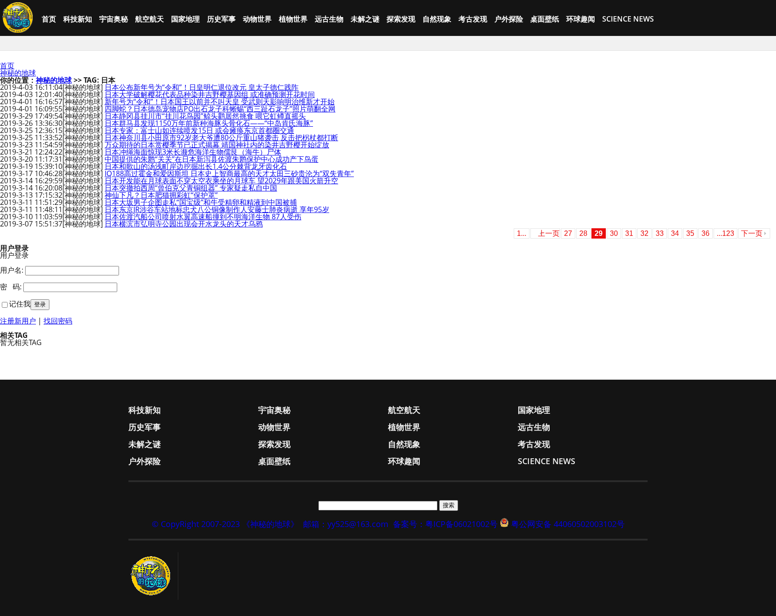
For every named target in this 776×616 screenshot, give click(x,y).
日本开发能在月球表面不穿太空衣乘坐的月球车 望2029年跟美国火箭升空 (221, 181)
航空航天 (149, 19)
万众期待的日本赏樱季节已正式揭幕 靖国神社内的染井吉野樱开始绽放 (217, 145)
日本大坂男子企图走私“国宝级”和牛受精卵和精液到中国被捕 (201, 202)
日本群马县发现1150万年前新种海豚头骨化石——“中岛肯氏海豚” (209, 123)
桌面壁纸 (544, 19)
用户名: (11, 270)
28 (583, 233)
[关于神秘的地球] (153, 576)
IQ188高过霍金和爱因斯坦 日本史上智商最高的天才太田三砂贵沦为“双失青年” (229, 173)
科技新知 (77, 19)
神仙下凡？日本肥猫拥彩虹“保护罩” (161, 195)
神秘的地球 (18, 73)
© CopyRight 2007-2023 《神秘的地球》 (225, 524)
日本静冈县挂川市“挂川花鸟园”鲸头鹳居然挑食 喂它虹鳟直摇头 (205, 116)
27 (568, 233)
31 (629, 233)
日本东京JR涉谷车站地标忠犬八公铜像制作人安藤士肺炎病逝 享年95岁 (217, 209)
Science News (628, 19)
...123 (725, 233)
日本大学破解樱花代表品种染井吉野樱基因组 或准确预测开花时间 (210, 94)
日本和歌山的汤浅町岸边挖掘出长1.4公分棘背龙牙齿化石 (196, 166)
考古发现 (473, 19)
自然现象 (437, 19)
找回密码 (58, 321)
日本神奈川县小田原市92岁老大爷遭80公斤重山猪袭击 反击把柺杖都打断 (221, 137)
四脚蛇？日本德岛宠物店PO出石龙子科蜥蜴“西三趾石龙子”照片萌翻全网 (220, 109)
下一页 (752, 233)
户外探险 (508, 19)
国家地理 (185, 19)
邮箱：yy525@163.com (345, 524)
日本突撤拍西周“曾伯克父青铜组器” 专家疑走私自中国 (191, 188)
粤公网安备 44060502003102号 (568, 524)
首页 (49, 19)
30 (614, 233)
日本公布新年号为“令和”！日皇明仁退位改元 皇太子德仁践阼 (202, 87)
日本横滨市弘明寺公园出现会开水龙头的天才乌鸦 (184, 224)
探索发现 (401, 19)
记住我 (20, 304)
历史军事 (221, 19)
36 (705, 233)
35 (690, 233)
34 (675, 233)
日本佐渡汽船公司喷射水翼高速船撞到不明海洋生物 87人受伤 (203, 217)
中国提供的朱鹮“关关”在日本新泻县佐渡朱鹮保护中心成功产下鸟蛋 (211, 159)
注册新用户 (18, 321)
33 (660, 233)
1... (521, 233)
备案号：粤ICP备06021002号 (445, 524)
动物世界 (257, 19)
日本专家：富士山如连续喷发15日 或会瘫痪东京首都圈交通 (199, 130)
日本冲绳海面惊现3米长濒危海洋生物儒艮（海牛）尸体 (193, 152)
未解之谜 (365, 19)
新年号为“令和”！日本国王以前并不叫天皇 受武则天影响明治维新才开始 (220, 101)
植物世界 (293, 19)
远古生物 (329, 19)
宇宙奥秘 (113, 19)
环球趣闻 (580, 19)
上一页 (549, 233)
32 (644, 233)
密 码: (11, 287)
